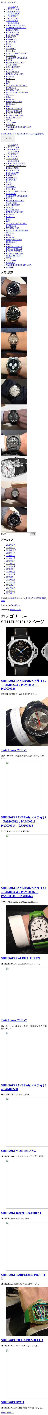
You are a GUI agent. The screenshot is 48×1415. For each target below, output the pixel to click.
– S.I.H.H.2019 (12, 9)
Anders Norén (15, 609)
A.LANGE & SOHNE (15, 25)
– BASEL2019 (12, 7)
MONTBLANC (12, 90)
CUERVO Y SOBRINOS (16, 58)
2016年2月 (10, 572)
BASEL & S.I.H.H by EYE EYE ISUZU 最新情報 (22, 134)
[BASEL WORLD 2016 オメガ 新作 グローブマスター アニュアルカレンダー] (14, 429)
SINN (8, 120)
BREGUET (11, 37)
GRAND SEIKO (13, 67)
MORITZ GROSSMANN (17, 92)
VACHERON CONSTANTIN (18, 127)
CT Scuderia (11, 55)
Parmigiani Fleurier (14, 102)
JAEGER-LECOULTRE (16, 85)
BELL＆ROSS (12, 32)
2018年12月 (11, 550)
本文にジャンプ (8, 2)
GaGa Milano (11, 65)
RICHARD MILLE (14, 111)
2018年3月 (10, 556)
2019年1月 (10, 547)
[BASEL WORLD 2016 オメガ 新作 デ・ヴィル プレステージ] (14, 505)
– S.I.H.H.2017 (12, 18)
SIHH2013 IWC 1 (12, 1402)
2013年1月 (10, 593)
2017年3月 (10, 561)
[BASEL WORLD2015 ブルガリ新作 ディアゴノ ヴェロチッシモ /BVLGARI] (14, 531)
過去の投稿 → (7, 1412)
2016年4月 (10, 566)
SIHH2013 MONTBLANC (18, 1150)
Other (8, 97)
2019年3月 (10, 545)
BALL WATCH (12, 30)
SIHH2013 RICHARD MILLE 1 (22, 1340)
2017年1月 (10, 564)
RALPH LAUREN (14, 108)
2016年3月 (10, 569)
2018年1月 (10, 558)
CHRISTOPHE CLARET (17, 53)
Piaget (8, 106)
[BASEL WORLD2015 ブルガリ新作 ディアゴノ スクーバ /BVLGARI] (14, 301)
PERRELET (11, 104)
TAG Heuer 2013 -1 (14, 750)
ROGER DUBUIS (14, 113)
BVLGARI (10, 42)
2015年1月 (10, 582)
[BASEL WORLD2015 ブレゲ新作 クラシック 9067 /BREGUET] (14, 403)
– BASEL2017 (12, 16)
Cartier (9, 44)
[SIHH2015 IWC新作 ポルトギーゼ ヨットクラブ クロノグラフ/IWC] (14, 480)
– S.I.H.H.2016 (12, 23)
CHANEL (10, 51)
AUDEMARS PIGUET (16, 27)
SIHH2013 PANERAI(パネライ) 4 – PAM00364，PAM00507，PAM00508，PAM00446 (23, 892)
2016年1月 (10, 574)
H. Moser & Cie (12, 72)
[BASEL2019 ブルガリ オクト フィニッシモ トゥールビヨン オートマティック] (14, 454)
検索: (3, 534)
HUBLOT (10, 79)
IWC (8, 83)
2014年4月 (10, 585)
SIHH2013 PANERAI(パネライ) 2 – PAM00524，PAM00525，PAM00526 (23, 684)
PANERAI (10, 99)
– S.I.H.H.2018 (12, 14)
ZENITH (10, 129)
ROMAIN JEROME (14, 115)
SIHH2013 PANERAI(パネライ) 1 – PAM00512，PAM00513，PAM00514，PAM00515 (23, 821)
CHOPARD (11, 49)
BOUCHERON (12, 35)
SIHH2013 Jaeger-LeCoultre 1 (21, 1212)
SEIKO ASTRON (13, 118)
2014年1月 (10, 590)
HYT (8, 81)
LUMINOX (11, 88)
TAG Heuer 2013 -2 (14, 1020)
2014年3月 (10, 588)
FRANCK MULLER (15, 62)
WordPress (15, 605)
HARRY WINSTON (14, 74)
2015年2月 (10, 580)
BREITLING (11, 39)
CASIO (9, 46)
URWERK (10, 125)
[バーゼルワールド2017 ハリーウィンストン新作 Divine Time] (14, 352)
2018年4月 (10, 553)
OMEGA (10, 95)
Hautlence (10, 76)
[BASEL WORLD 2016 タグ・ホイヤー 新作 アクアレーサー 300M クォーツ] (14, 326)
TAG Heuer (11, 122)
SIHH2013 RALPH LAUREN (20, 958)
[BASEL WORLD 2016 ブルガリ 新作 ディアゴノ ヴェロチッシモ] (14, 378)
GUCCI (9, 69)
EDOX (9, 60)
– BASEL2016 (12, 21)
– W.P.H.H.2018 (13, 11)
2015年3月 (10, 577)
